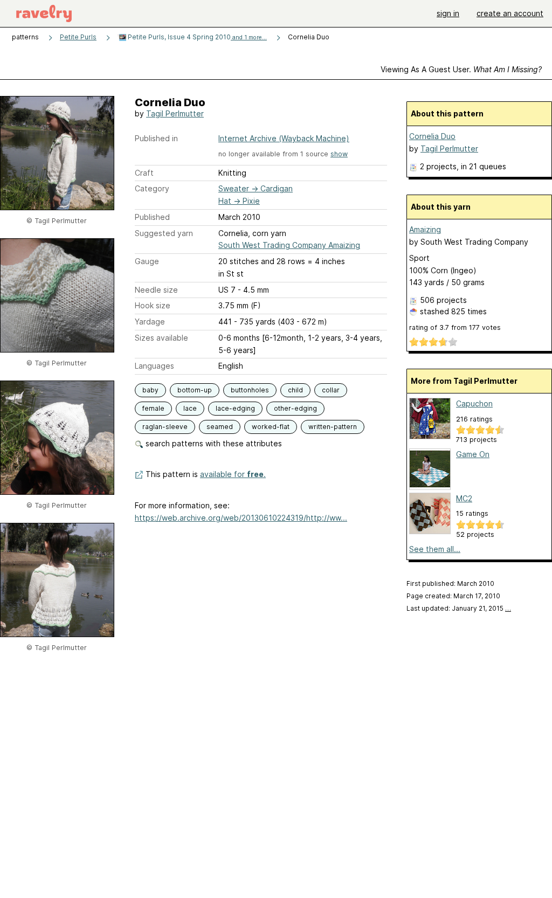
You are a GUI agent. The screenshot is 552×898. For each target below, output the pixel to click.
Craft (144, 172)
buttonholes (250, 390)
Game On (472, 454)
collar (331, 390)
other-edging (295, 408)
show (339, 154)
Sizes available (161, 337)
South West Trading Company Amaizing (289, 245)
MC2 (464, 498)
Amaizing (425, 229)
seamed (219, 427)
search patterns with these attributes (212, 443)
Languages (154, 365)
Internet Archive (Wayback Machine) (283, 138)
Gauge (147, 261)
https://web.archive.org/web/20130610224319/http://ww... (241, 517)
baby (150, 390)
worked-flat (270, 427)
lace (190, 408)
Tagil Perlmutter (175, 113)
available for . (233, 474)
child (295, 390)
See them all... (434, 549)
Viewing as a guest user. (461, 69)
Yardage (150, 321)
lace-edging (235, 408)
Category (152, 188)
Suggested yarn (164, 233)
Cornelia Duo (432, 136)
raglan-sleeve (165, 427)
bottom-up (194, 390)
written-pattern (332, 427)
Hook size (152, 305)
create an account (510, 13)
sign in (448, 13)
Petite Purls (78, 37)
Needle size (156, 289)
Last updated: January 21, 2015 (458, 608)
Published (152, 217)
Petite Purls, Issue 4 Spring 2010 (196, 37)
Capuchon (474, 403)
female (153, 408)
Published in (156, 138)
